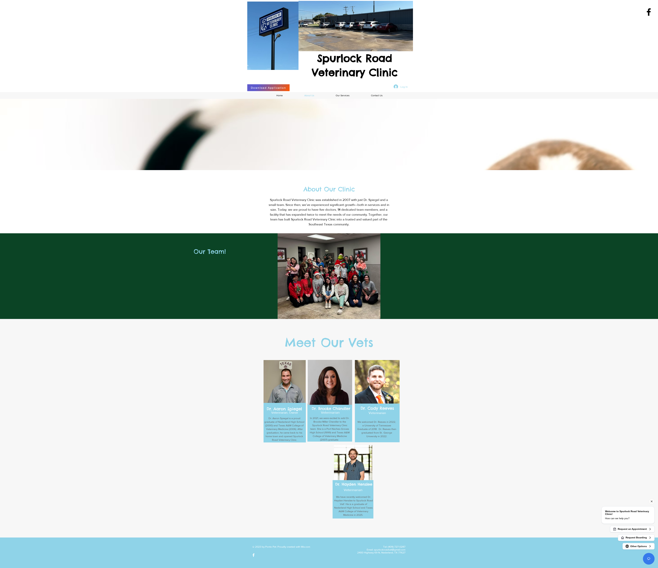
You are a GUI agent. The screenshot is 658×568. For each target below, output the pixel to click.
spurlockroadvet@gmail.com (389, 549)
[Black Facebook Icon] (649, 12)
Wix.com (305, 546)
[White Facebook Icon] (253, 555)
